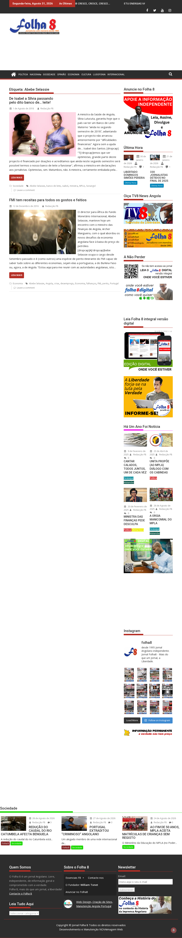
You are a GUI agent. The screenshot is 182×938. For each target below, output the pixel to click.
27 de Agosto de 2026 (104, 818)
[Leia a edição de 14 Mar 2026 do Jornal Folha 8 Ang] (154, 674)
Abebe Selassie (37, 185)
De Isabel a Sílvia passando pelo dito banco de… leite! (31, 100)
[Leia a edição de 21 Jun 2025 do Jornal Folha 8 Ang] (167, 707)
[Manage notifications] (173, 930)
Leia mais (16, 177)
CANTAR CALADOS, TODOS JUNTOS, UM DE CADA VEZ (135, 467)
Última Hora (130, 182)
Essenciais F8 (73, 877)
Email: (122, 876)
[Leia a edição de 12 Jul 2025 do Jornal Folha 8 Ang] (154, 707)
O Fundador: (82, 885)
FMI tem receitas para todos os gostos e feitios (48, 200)
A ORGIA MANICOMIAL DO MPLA (161, 519)
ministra (74, 185)
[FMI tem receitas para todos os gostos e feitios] (42, 212)
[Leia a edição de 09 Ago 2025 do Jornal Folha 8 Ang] (154, 691)
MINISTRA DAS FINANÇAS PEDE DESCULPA (134, 520)
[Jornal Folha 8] (12, 73)
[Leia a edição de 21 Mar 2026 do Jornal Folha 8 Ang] (142, 674)
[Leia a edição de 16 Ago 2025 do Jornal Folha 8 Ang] (142, 691)
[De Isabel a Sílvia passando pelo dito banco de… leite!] (42, 114)
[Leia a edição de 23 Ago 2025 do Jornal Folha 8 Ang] (129, 691)
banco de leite (53, 185)
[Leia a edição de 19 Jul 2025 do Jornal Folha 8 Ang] (142, 707)
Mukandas (129, 482)
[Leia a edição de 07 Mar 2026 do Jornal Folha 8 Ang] (167, 674)
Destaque (128, 478)
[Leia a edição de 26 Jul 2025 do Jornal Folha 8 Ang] (129, 707)
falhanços (91, 283)
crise (56, 283)
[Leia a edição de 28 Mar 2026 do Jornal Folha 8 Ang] (129, 674)
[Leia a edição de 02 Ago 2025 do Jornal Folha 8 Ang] (167, 691)
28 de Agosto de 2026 (43, 818)
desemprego (67, 283)
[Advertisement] (121, 43)
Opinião (61, 74)
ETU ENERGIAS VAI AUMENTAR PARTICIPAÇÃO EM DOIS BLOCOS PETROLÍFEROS (125, 3)
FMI (99, 283)
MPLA (82, 185)
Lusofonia (99, 74)
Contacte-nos (96, 877)
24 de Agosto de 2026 (164, 818)
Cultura (86, 74)
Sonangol (91, 185)
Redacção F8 (47, 108)
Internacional (116, 74)
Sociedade (49, 74)
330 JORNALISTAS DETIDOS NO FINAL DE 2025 (159, 176)
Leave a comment (26, 190)
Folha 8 (5, 843)
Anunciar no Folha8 (77, 892)
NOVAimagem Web (111, 929)
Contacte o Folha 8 (20, 893)
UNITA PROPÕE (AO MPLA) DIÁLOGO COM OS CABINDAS (159, 467)
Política (23, 74)
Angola (49, 283)
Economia (73, 74)
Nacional (35, 74)
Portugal (114, 283)
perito (105, 283)
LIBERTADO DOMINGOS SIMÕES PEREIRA (134, 174)
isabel (65, 185)
